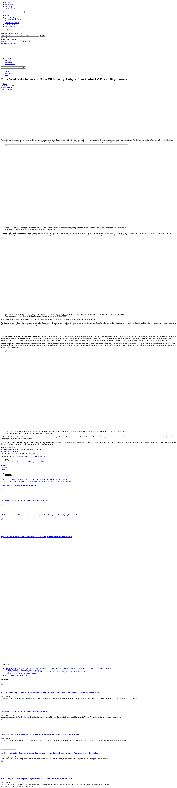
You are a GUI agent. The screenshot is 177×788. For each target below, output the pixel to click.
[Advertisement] (38, 48)
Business (8, 2)
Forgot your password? (8, 37)
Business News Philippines (13, 19)
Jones (5, 84)
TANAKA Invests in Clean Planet (16, 675)
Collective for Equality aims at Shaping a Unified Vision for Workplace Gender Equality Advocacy (40, 481)
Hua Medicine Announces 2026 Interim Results (20, 674)
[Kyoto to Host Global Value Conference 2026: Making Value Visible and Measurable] (11, 533)
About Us (8, 15)
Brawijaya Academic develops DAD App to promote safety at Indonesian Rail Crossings (39, 479)
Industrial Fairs (10, 8)
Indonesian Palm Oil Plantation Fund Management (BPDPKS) (25, 462)
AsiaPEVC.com (10, 17)
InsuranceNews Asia (11, 24)
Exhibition (8, 6)
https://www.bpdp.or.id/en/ (9, 451)
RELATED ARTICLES (9, 485)
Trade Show (9, 4)
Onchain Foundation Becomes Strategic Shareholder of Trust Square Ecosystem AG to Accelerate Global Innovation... (50, 753)
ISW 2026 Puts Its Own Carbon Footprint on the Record (25, 500)
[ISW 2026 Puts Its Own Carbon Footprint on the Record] (12, 496)
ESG (6, 75)
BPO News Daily (10, 26)
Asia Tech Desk (10, 21)
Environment (9, 73)
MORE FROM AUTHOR (27, 485)
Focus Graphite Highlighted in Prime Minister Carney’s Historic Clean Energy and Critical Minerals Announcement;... (50, 692)
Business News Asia (40, 456)
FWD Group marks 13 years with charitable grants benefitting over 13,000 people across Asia (40, 515)
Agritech (8, 71)
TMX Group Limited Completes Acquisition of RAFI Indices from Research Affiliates (36, 778)
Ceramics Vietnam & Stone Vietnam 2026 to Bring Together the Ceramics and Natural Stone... (40, 734)
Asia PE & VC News (12, 23)
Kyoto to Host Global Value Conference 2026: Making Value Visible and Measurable (36, 537)
